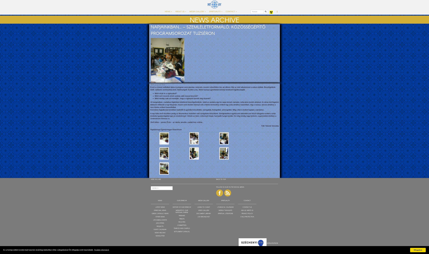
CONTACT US (247, 207)
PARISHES (182, 216)
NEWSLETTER (160, 236)
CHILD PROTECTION (247, 217)
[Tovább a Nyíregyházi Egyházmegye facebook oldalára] (219, 192)
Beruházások (272, 243)
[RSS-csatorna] (227, 192)
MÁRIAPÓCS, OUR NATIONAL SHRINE (182, 211)
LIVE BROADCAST (204, 217)
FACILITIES (181, 222)
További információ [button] (101, 250)
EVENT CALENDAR (160, 230)
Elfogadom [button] (418, 250)
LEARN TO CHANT (203, 207)
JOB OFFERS (160, 223)
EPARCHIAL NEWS (160, 210)
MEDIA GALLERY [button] (197, 11)
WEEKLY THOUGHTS (225, 210)
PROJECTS (160, 226)
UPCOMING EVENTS (160, 220)
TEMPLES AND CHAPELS (182, 228)
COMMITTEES (181, 225)
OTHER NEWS (160, 217)
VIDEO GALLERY (203, 210)
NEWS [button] (168, 11)
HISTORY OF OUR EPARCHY (182, 207)
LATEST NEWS (160, 207)
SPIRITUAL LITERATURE (225, 214)
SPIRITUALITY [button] (215, 11)
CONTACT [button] (231, 11)
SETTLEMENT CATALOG (182, 232)
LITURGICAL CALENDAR (225, 207)
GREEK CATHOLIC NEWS (160, 214)
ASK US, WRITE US (247, 210)
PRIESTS (181, 219)
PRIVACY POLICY (247, 214)
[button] (277, 12)
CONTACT (247, 201)
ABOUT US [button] (180, 11)
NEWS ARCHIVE (160, 233)
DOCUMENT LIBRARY (203, 214)
